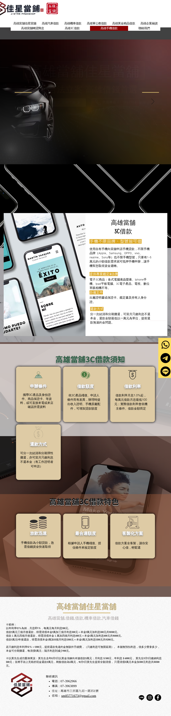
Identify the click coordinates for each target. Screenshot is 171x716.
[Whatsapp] (165, 345)
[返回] (18, 102)
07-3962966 (68, 681)
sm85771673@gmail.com (78, 695)
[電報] (165, 358)
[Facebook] (158, 697)
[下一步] (152, 102)
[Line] (165, 371)
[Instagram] (149, 697)
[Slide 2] (87, 155)
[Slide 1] (83, 155)
